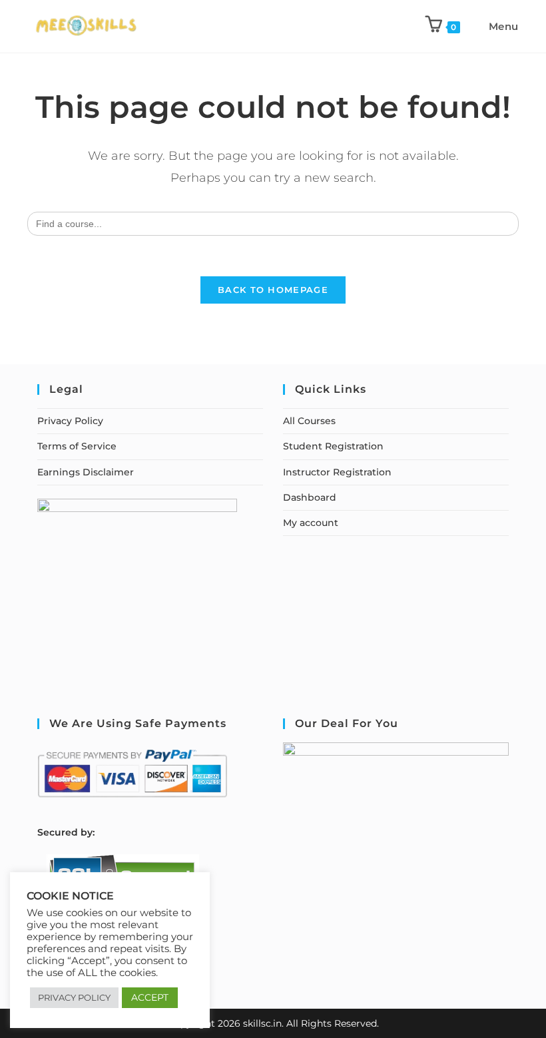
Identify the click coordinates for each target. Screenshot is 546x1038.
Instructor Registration (337, 472)
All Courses (309, 421)
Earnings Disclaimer (85, 472)
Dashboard (309, 497)
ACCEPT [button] (149, 997)
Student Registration (333, 446)
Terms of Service (77, 446)
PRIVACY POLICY (74, 997)
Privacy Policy (70, 421)
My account (310, 523)
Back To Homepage (273, 289)
